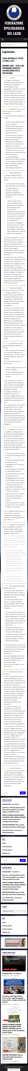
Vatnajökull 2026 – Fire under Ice (10, 804)
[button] (2, 39)
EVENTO (6, 992)
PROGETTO (6, 969)
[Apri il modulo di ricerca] (25, 39)
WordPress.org (6, 853)
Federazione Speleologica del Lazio (14, 28)
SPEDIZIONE (13, 969)
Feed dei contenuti (7, 846)
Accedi (4, 843)
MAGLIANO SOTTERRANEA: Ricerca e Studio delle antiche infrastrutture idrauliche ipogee (12, 1057)
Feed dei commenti (7, 850)
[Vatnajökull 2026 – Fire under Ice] (14, 963)
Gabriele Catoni (7, 975)
